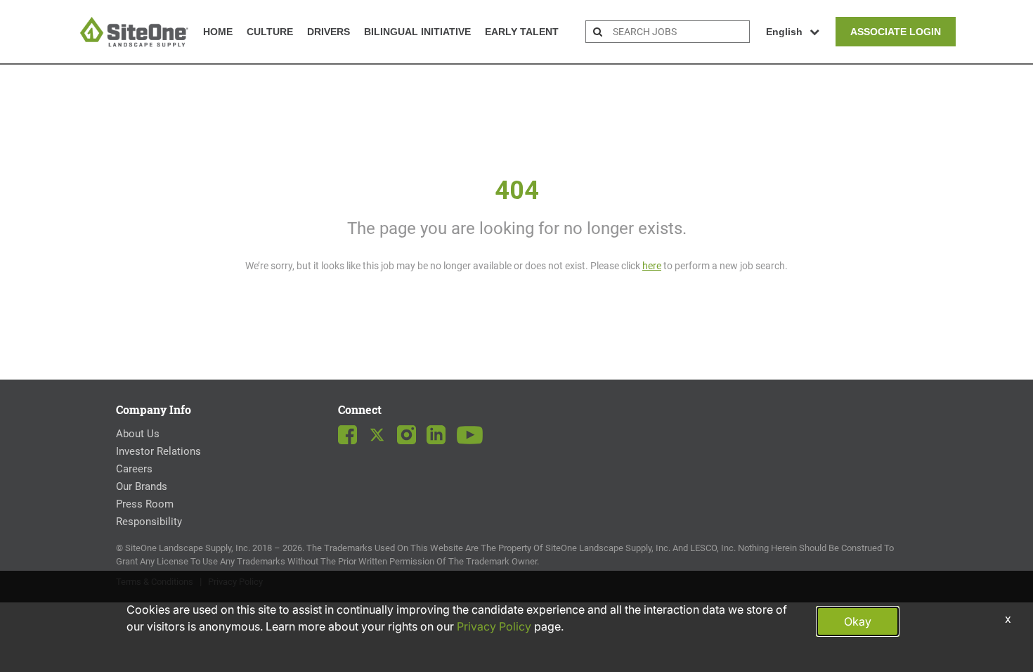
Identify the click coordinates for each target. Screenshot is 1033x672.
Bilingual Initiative (417, 31)
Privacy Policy (494, 626)
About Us (138, 433)
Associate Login (895, 31)
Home (218, 31)
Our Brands (141, 486)
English (784, 32)
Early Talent (522, 31)
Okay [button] (857, 621)
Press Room (145, 504)
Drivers (328, 31)
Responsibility (149, 521)
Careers (134, 469)
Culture (270, 31)
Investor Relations (158, 451)
